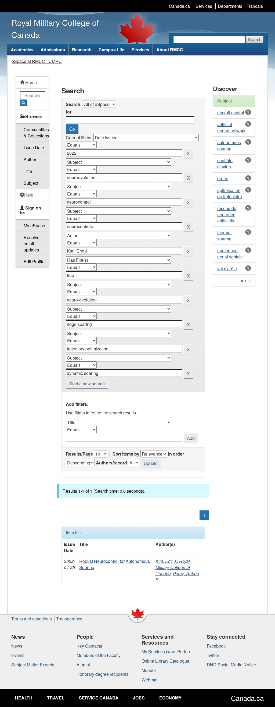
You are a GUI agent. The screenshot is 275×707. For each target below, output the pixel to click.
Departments (230, 6)
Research (82, 50)
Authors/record (111, 463)
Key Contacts (89, 646)
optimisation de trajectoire (229, 193)
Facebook (216, 646)
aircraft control (230, 112)
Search (255, 39)
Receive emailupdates (31, 243)
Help (28, 195)
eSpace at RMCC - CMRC (37, 61)
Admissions (53, 50)
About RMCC (169, 50)
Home (30, 82)
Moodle (149, 670)
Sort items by (126, 454)
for (68, 112)
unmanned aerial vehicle (230, 253)
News (16, 646)
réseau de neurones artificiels (226, 214)
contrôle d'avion (225, 163)
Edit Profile (34, 261)
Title (28, 171)
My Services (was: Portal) (166, 651)
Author (30, 159)
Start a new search (87, 384)
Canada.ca (179, 6)
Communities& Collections (36, 132)
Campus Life (111, 50)
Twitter (213, 655)
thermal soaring (224, 235)
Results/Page (79, 454)
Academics (22, 50)
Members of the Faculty (99, 655)
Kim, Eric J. (166, 561)
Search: (74, 104)
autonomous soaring (229, 145)
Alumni (83, 665)
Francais (255, 6)
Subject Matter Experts (32, 665)
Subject (31, 183)
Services (204, 6)
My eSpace (34, 225)
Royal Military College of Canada (172, 567)
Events (17, 655)
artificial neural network (231, 127)
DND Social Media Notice (231, 665)
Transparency (69, 619)
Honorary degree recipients (102, 674)
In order (176, 454)
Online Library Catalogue (165, 661)
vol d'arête (227, 268)
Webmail (150, 680)
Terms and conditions (31, 619)
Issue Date (34, 147)
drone (222, 178)
